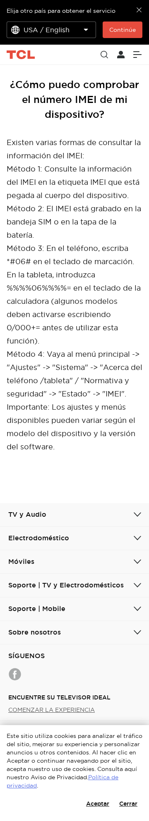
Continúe (122, 29)
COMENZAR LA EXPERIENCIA (51, 710)
